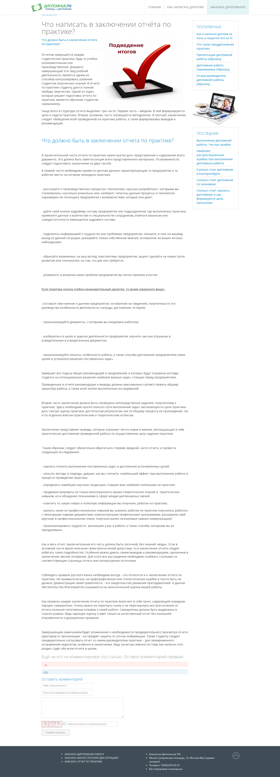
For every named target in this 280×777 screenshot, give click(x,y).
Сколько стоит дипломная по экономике (215, 182)
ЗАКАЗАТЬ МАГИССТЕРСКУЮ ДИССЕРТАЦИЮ (91, 758)
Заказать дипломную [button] (228, 7)
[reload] (64, 724)
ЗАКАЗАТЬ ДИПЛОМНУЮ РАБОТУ (84, 754)
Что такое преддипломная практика (215, 46)
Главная (154, 7)
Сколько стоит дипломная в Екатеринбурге (215, 172)
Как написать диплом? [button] (185, 7)
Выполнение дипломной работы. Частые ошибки (214, 142)
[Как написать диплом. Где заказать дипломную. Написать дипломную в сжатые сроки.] (56, 7)
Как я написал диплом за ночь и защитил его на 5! (214, 36)
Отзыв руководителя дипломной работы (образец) (211, 80)
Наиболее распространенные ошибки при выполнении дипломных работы (215, 157)
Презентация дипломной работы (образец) (214, 57)
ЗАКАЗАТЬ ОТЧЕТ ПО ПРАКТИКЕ (83, 761)
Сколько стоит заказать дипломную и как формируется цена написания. (213, 196)
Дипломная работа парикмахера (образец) (213, 67)
